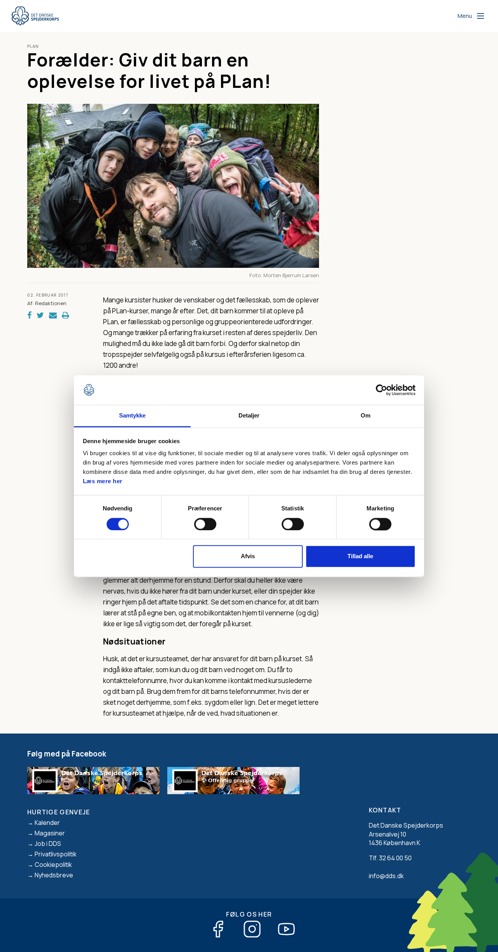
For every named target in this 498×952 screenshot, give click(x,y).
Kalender (47, 822)
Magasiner (50, 833)
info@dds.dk (386, 876)
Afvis (248, 556)
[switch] (205, 524)
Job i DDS (48, 843)
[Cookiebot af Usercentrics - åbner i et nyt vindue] (381, 390)
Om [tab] (365, 415)
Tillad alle (360, 556)
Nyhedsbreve (54, 875)
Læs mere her (103, 481)
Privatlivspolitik (56, 854)
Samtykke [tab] (132, 415)
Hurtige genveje (58, 812)
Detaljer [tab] (249, 415)
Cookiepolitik (53, 864)
